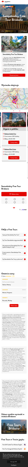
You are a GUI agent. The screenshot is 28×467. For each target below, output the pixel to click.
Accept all (13, 462)
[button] (11, 51)
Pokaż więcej (14, 306)
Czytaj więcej (13, 142)
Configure (13, 465)
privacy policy (6, 458)
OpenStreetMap (20, 109)
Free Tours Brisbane (14, 426)
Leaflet (14, 109)
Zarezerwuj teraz (14, 75)
